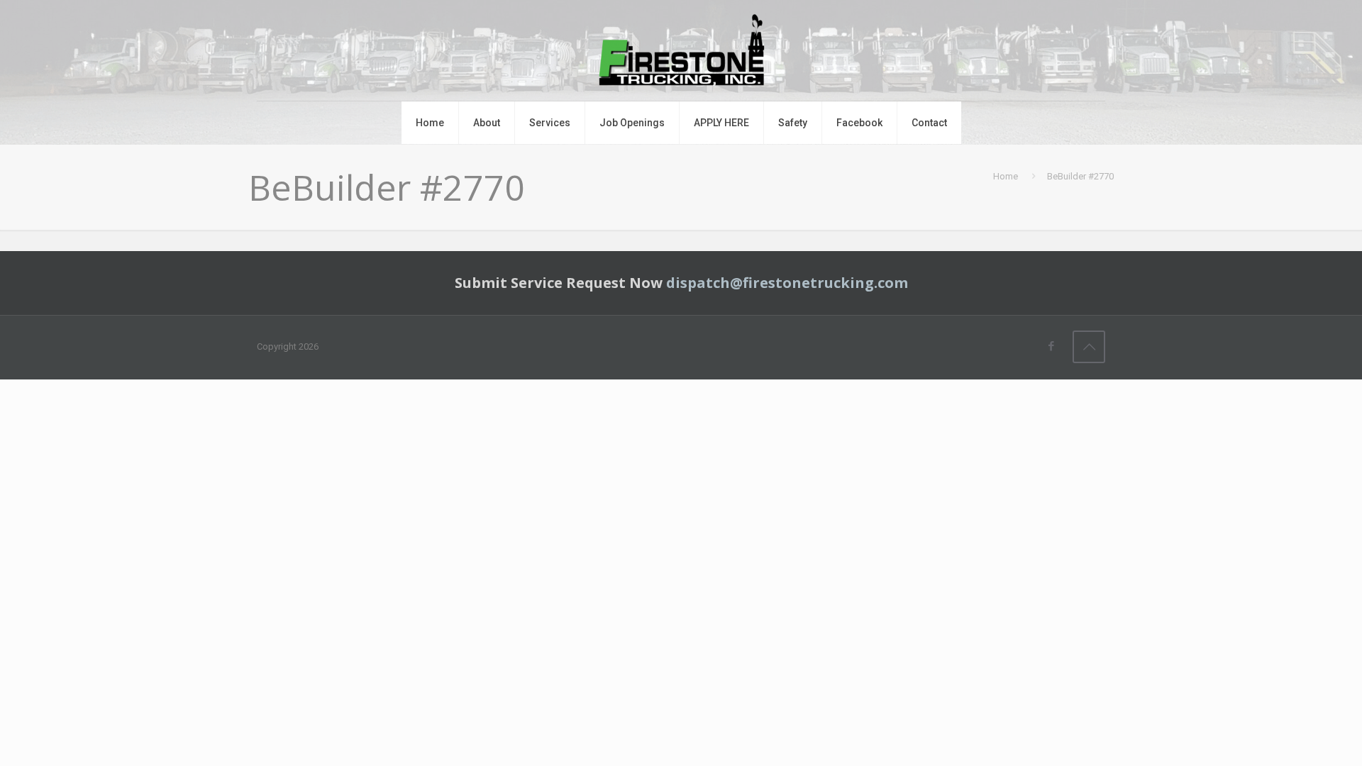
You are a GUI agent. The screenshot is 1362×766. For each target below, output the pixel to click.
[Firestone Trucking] (681, 50)
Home (1005, 176)
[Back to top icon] (1089, 347)
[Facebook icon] (1050, 346)
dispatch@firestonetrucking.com (787, 282)
